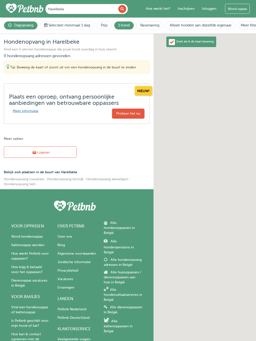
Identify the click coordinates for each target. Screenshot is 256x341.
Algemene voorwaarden (77, 253)
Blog (61, 245)
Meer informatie (25, 111)
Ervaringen (66, 287)
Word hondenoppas (27, 236)
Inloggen (209, 8)
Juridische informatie (74, 262)
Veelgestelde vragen (74, 339)
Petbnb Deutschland (74, 318)
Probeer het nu (128, 113)
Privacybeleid (68, 270)
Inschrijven (186, 8)
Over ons (65, 236)
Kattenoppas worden (27, 245)
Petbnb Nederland (72, 309)
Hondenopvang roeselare (24, 179)
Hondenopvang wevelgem (107, 179)
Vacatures (65, 279)
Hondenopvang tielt (20, 184)
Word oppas (237, 9)
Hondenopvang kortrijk (65, 179)
